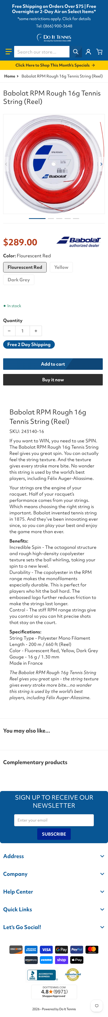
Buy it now (53, 380)
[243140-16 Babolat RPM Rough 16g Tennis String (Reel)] (51, 218)
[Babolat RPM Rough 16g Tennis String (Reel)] (37, 218)
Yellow (61, 267)
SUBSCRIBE (54, 834)
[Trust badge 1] (42, 975)
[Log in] (88, 51)
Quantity (13, 320)
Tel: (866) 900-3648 (54, 26)
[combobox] (48, 51)
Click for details (76, 18)
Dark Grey (19, 280)
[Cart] (99, 51)
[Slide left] (6, 164)
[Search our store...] (75, 51)
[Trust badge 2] (73, 975)
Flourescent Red (25, 267)
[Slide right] (102, 164)
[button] (8, 51)
